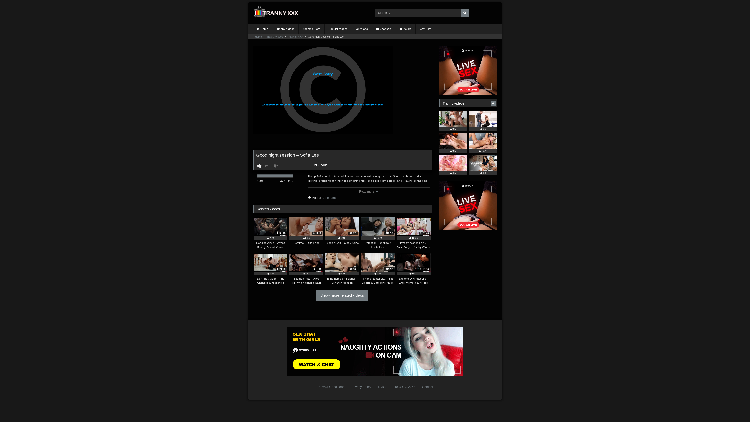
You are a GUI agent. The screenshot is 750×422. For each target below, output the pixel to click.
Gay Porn (425, 28)
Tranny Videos (285, 28)
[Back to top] (738, 410)
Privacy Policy (361, 387)
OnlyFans (362, 28)
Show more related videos (342, 295)
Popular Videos (338, 28)
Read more (367, 191)
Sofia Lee (329, 197)
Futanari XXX (295, 36)
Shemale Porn (311, 28)
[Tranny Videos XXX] (277, 13)
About (322, 165)
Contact (427, 387)
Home (264, 28)
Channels (385, 28)
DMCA (383, 387)
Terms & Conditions (330, 387)
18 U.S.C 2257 (405, 387)
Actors (407, 28)
